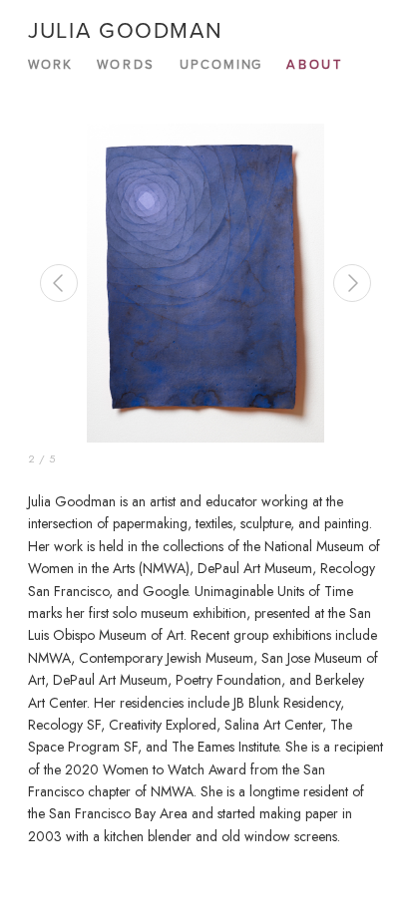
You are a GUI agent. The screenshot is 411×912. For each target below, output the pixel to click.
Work (50, 64)
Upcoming (221, 64)
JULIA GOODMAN (125, 29)
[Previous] (59, 283)
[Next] (352, 283)
